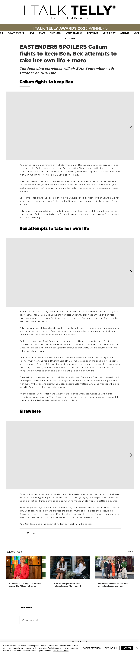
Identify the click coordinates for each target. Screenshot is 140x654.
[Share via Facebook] (21, 533)
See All (131, 551)
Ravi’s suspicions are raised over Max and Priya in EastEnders (70, 585)
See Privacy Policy (60, 650)
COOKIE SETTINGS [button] (91, 648)
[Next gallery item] (131, 126)
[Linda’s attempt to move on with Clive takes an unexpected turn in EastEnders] (26, 567)
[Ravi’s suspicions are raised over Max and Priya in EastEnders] (70, 567)
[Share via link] (34, 533)
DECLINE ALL (111, 648)
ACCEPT (127, 648)
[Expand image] (70, 126)
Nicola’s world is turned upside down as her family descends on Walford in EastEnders (113, 585)
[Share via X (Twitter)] (27, 533)
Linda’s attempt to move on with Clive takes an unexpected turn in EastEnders (25, 585)
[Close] (136, 648)
